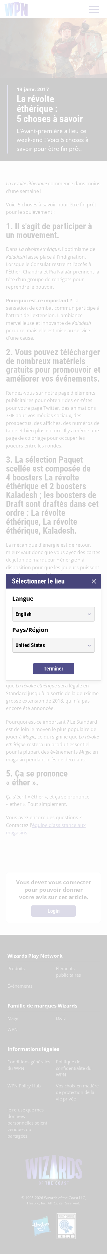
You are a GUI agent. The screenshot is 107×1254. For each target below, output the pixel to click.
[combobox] (48, 614)
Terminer (53, 668)
